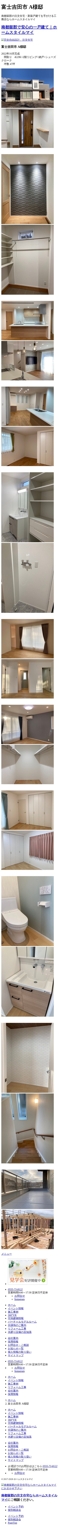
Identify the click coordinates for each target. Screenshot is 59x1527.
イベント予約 (16, 1506)
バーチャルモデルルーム (22, 1321)
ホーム (12, 1305)
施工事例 (13, 1311)
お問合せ (19, 1296)
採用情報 (13, 1341)
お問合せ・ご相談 (18, 1345)
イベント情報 (16, 1308)
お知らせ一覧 (16, 1348)
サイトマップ (16, 1355)
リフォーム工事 (17, 1328)
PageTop (12, 1522)
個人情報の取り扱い (19, 1352)
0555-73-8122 (15, 1289)
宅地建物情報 (16, 1318)
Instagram (19, 1299)
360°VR (12, 1315)
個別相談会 (14, 1510)
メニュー (6, 1254)
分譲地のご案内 (17, 1325)
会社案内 (13, 1338)
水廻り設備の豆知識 (19, 1332)
